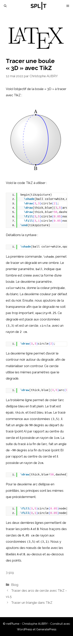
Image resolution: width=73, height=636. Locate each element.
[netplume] (39, 6)
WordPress (24, 629)
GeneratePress (46, 629)
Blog (14, 585)
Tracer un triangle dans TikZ (31, 603)
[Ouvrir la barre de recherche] (5, 6)
